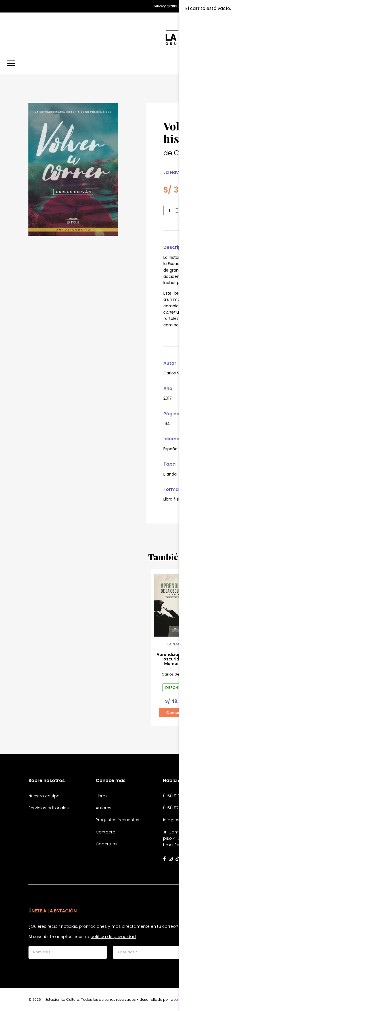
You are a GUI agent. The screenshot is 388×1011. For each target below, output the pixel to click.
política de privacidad (113, 936)
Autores (103, 808)
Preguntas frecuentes (117, 820)
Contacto (105, 832)
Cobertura (106, 844)
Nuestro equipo (44, 796)
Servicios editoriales (48, 808)
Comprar (174, 712)
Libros (102, 796)
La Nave (172, 172)
